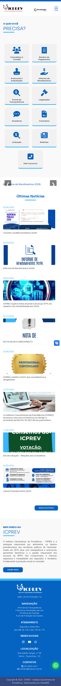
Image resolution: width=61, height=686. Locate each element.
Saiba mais (13, 570)
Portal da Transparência (30, 608)
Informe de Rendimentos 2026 (19, 268)
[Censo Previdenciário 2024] (29, 479)
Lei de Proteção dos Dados (30, 616)
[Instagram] (23, 642)
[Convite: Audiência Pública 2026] (29, 221)
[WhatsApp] (35, 642)
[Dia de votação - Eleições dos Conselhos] (29, 443)
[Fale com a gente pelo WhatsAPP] (55, 665)
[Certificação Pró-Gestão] (39, 8)
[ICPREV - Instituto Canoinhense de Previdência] (13, 8)
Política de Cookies (30, 613)
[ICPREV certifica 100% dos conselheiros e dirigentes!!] (29, 365)
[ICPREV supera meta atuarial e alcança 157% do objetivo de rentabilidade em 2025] (29, 291)
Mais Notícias (46, 508)
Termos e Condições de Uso (30, 610)
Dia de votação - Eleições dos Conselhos (24, 455)
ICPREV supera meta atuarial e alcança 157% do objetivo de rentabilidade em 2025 (27, 305)
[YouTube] (29, 642)
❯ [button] (53, 184)
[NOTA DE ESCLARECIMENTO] (29, 329)
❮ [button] (8, 184)
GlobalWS (44, 683)
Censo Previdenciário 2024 (17, 491)
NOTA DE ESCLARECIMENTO (18, 341)
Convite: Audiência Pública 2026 (20, 233)
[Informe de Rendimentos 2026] (22, 184)
